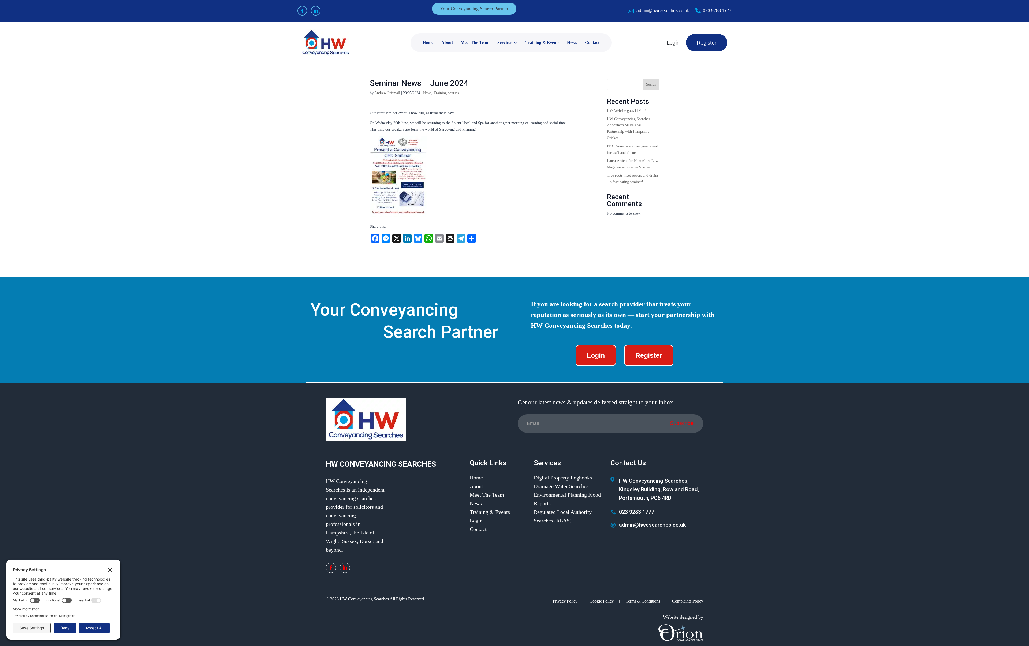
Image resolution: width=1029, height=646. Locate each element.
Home (428, 42)
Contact (592, 42)
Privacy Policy (565, 601)
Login (673, 43)
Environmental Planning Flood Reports (567, 499)
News (572, 42)
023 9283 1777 (717, 10)
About (447, 42)
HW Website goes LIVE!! (626, 111)
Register (707, 43)
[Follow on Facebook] (302, 11)
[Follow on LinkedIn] (315, 11)
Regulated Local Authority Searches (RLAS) (563, 516)
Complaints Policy (687, 601)
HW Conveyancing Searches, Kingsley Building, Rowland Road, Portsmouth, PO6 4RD (659, 489)
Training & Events (542, 42)
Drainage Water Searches (561, 486)
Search (651, 84)
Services (504, 42)
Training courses (446, 93)
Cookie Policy (602, 601)
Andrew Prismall (387, 93)
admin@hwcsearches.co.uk (662, 10)
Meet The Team (475, 42)
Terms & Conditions (643, 601)
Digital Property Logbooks (563, 478)
